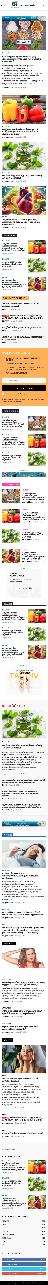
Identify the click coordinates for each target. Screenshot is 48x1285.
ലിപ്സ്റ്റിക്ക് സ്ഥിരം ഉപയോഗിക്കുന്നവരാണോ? (22, 327)
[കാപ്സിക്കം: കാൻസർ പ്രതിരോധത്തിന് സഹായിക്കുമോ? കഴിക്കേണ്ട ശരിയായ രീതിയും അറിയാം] (24, 109)
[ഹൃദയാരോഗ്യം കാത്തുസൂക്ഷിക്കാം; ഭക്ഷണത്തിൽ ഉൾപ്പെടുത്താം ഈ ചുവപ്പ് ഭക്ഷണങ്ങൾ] (24, 200)
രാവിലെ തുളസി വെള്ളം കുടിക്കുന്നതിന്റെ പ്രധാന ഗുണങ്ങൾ (12, 264)
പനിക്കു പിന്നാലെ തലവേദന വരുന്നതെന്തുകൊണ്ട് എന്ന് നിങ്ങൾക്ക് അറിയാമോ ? (20, 875)
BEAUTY (5, 309)
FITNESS (5, 870)
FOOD (4, 217)
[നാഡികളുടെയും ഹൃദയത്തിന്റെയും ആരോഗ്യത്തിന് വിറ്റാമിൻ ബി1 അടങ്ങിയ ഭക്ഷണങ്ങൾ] (24, 35)
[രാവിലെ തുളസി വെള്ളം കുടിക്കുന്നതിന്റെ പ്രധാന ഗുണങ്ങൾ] (24, 156)
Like (42, 1259)
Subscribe (41, 1273)
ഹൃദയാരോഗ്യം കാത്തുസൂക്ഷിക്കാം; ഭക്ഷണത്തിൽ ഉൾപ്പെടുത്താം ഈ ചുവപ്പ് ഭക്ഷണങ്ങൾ (21, 222)
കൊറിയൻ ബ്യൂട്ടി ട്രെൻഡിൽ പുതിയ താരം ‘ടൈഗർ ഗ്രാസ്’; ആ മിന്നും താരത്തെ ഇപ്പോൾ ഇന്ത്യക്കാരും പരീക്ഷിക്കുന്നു (23, 930)
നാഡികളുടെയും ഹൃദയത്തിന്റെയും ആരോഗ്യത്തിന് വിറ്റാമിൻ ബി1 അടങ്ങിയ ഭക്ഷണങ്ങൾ (21, 58)
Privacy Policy (24, 394)
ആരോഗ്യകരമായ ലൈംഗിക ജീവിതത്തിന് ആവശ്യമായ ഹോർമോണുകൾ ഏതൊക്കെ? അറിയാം (21, 793)
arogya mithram (7, 87)
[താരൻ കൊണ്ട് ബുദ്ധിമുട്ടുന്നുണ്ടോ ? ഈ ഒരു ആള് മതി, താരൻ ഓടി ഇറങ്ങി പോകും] (24, 962)
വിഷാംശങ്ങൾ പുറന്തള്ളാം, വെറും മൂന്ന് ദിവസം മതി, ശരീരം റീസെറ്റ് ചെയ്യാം (22, 316)
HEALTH (5, 53)
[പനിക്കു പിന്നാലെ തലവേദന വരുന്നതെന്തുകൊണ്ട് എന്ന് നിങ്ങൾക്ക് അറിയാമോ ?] (24, 854)
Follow (41, 1264)
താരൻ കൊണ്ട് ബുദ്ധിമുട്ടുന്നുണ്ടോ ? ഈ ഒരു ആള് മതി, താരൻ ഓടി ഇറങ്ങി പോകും (23, 983)
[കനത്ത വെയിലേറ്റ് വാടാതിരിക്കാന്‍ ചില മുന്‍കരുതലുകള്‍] (24, 1059)
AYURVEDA (6, 979)
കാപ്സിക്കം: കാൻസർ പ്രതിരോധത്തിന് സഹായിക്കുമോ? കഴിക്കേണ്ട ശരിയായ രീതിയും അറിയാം (20, 131)
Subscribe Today (24, 388)
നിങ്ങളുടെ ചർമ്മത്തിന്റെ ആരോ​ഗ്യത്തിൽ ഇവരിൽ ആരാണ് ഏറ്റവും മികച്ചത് (22, 1012)
